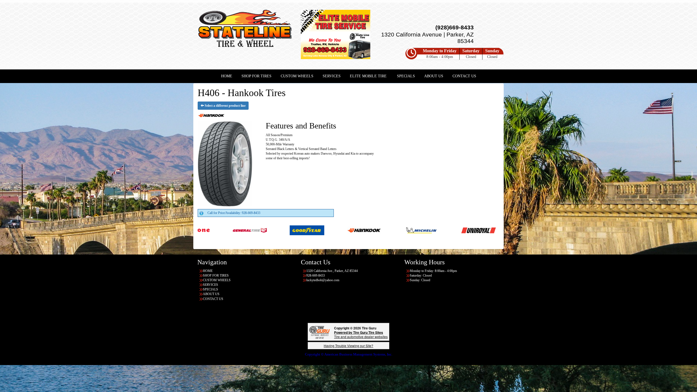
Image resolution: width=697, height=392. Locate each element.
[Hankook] (306, 230)
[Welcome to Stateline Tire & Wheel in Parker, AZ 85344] (245, 29)
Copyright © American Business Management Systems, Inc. (348, 354)
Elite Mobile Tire (368, 76)
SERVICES (332, 76)
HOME (226, 76)
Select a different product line (225, 106)
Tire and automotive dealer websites (361, 334)
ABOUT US (433, 76)
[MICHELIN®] (363, 230)
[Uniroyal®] (420, 230)
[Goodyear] (249, 230)
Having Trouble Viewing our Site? (348, 345)
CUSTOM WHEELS (297, 76)
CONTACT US (464, 76)
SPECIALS (406, 76)
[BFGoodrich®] (495, 230)
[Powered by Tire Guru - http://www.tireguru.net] (319, 332)
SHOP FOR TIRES (256, 76)
